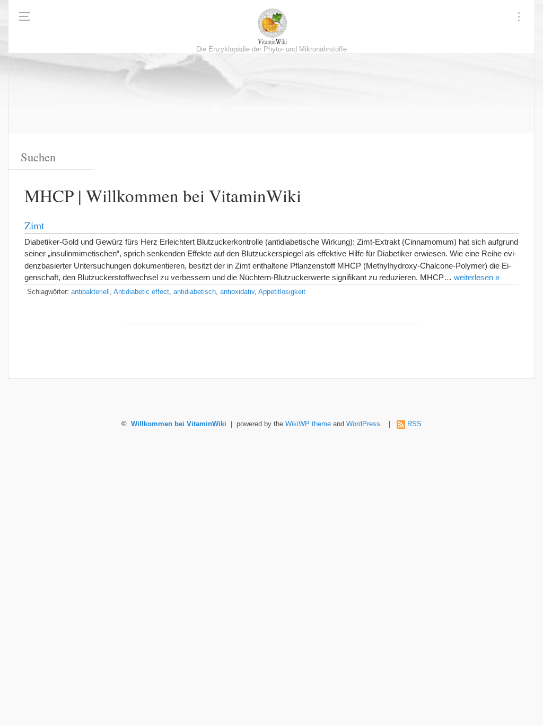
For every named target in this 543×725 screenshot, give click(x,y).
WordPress (363, 424)
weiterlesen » (477, 277)
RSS (414, 424)
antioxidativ (237, 292)
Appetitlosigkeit (281, 292)
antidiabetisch (194, 292)
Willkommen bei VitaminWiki (178, 424)
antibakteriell (90, 292)
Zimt (34, 225)
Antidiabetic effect (141, 292)
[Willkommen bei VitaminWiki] (271, 26)
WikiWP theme (308, 424)
